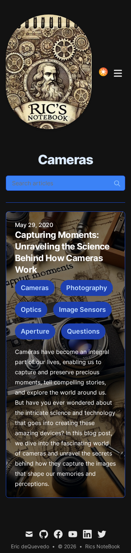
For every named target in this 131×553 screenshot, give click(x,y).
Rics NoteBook (102, 546)
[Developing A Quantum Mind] (51, 72)
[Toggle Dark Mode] (103, 72)
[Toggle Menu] (118, 72)
